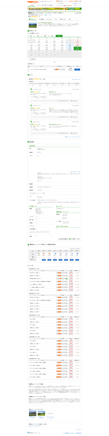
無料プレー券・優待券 (49, 5)
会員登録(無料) (75, 3)
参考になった (74, 100)
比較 (28, 66)
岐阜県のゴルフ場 (40, 10)
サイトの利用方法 (66, 433)
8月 (31, 35)
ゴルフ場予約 (31, 5)
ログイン (80, 3)
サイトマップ (72, 433)
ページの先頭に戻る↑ (78, 429)
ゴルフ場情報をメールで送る (75, 238)
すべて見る (77, 113)
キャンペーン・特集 (40, 5)
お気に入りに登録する (64, 238)
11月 (52, 35)
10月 (45, 35)
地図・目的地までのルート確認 (75, 171)
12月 (59, 35)
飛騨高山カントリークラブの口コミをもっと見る (72, 136)
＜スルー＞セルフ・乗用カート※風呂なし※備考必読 (38, 69)
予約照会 (75, 5)
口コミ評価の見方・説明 (76, 79)
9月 (38, 35)
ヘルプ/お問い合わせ (78, 433)
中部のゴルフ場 (34, 10)
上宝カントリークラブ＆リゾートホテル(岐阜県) (50, 417)
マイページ (79, 5)
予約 (77, 69)
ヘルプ (66, 1)
